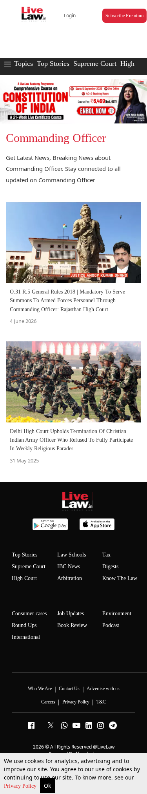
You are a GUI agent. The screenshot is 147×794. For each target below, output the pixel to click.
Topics (23, 63)
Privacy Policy (21, 786)
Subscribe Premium (124, 15)
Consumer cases (29, 613)
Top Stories (53, 63)
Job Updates (70, 613)
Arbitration (69, 578)
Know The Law (119, 578)
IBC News (68, 566)
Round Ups (24, 625)
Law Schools (71, 555)
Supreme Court (94, 63)
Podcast (110, 625)
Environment (116, 613)
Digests (110, 566)
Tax (106, 555)
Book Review (72, 625)
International (26, 637)
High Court (24, 578)
